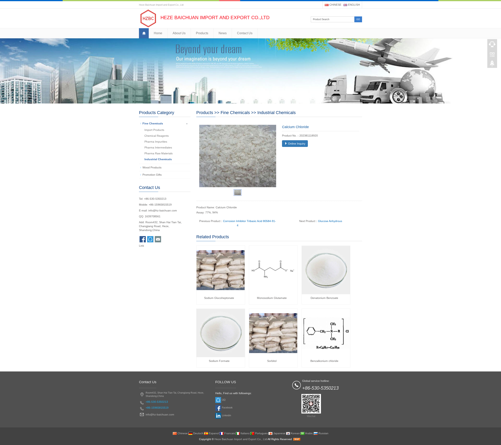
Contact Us (244, 33)
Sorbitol (272, 360)
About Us (179, 33)
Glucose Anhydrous (330, 221)
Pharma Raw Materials (158, 153)
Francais (229, 433)
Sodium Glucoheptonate (219, 297)
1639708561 (152, 216)
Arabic (309, 433)
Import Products (154, 129)
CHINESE (335, 4)
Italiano (245, 433)
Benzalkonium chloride (324, 360)
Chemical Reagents (156, 135)
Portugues (261, 433)
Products (202, 33)
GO (358, 19)
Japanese (278, 433)
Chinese (182, 433)
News (223, 33)
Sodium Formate (219, 360)
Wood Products (151, 167)
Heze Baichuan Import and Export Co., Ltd (240, 439)
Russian (323, 433)
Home (158, 33)
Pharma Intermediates (158, 147)
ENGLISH (353, 4)
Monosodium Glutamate (272, 297)
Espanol (213, 433)
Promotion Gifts (152, 174)
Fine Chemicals (235, 112)
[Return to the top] (492, 65)
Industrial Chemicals (276, 112)
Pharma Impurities (155, 141)
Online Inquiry (296, 143)
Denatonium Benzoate (324, 297)
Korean (295, 433)
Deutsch (197, 433)
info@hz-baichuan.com (162, 210)
